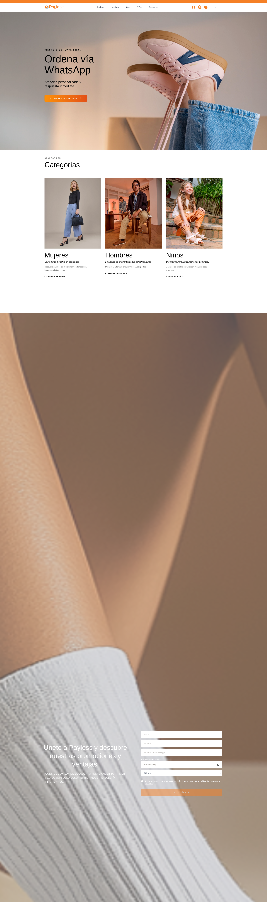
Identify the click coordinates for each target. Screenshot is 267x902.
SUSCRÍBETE (181, 792)
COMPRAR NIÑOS (175, 277)
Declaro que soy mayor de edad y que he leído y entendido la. (182, 782)
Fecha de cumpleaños (151, 759)
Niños (139, 7)
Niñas (127, 7)
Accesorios (153, 7)
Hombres (115, 7)
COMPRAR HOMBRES (116, 273)
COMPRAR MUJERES (55, 277)
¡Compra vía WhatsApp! (64, 98)
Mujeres (100, 7)
